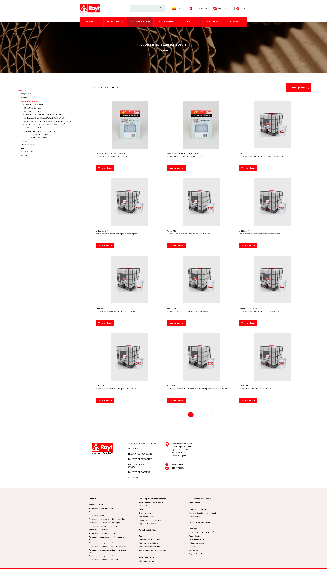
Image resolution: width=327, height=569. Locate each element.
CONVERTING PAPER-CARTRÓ (29, 101)
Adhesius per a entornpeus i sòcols (152, 499)
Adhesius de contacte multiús (100, 512)
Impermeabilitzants (146, 517)
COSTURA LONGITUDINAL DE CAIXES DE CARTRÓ (44, 125)
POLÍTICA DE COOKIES (139, 472)
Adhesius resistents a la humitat (151, 502)
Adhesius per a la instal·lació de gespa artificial (107, 519)
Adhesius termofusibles (148, 506)
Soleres (142, 536)
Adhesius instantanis (97, 515)
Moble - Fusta (25, 148)
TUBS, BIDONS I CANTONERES (36, 138)
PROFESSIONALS (115, 22)
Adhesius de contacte (147, 561)
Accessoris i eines (195, 517)
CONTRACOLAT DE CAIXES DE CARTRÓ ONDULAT (44, 118)
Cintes (141, 509)
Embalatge (24, 141)
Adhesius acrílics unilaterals (149, 547)
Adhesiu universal (96, 505)
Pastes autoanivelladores (148, 543)
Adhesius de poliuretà (147, 557)
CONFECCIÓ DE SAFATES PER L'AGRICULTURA (42, 115)
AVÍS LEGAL (134, 477)
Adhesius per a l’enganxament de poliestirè (106, 556)
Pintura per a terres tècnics (198, 509)
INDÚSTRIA (163, 51)
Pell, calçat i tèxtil (27, 152)
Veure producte (105, 168)
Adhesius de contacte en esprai (101, 508)
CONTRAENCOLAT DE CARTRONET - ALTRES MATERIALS (47, 121)
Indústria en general (28, 145)
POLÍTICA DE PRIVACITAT (140, 459)
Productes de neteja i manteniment (202, 513)
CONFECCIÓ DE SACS (32, 108)
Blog (188, 22)
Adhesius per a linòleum (98, 530)
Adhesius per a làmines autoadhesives (104, 526)
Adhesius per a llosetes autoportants (103, 533)
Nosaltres (212, 22)
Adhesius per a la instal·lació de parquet (104, 523)
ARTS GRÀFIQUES (26, 94)
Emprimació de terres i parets (150, 539)
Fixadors (142, 554)
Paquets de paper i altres (35, 135)
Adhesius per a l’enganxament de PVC (104, 559)
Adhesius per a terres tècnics (199, 499)
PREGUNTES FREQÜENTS (140, 454)
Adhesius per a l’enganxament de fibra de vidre (107, 546)
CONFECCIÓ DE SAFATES (33, 111)
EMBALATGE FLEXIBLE (33, 128)
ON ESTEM (133, 449)
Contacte (235, 22)
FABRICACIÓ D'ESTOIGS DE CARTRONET (40, 131)
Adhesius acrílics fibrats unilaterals (152, 550)
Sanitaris (24, 155)
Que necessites (165, 22)
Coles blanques (145, 513)
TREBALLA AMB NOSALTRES (142, 443)
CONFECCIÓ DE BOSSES (33, 105)
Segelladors (193, 506)
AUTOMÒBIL (24, 97)
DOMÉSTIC (91, 22)
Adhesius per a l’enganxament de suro (104, 543)
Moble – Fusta (194, 536)
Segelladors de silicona (148, 524)
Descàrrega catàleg (298, 87)
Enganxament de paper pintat (150, 520)
